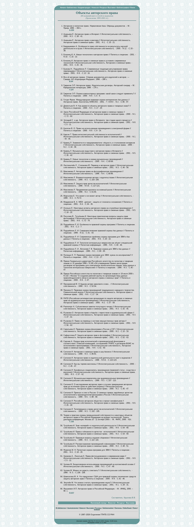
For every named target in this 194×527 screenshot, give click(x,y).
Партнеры (118, 508)
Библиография (123, 7)
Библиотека (72, 7)
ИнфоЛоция (127, 508)
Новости (95, 7)
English (96, 509)
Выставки (111, 7)
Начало (63, 7)
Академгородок (84, 7)
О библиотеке (61, 508)
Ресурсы (103, 7)
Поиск (132, 7)
